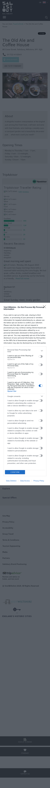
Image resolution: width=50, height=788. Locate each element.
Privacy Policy (38, 481)
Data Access (25, 481)
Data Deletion (11, 481)
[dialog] (25, 394)
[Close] (45, 307)
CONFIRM (15, 472)
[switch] (41, 356)
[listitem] (25, 350)
